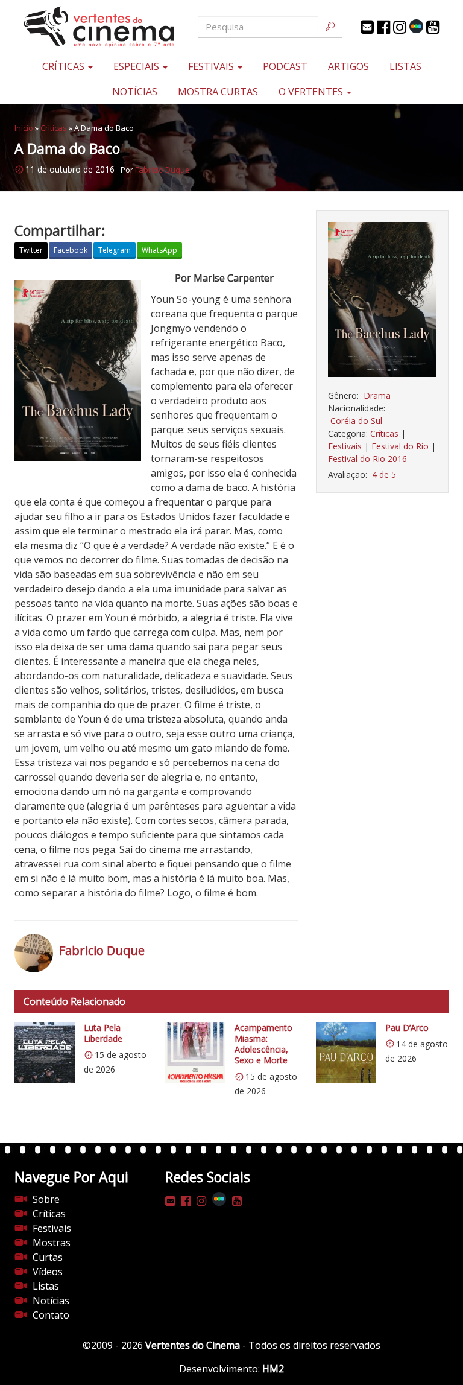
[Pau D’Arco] (346, 1052)
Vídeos (48, 1271)
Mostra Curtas (218, 91)
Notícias (134, 91)
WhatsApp (159, 250)
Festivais (212, 66)
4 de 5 (384, 474)
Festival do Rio (400, 446)
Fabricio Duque (162, 169)
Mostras (52, 1242)
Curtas (48, 1257)
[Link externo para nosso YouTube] (432, 27)
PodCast (285, 66)
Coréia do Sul (356, 420)
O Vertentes (312, 91)
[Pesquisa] (330, 27)
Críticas (64, 66)
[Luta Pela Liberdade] (44, 1052)
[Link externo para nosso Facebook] (383, 27)
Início (23, 127)
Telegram (114, 250)
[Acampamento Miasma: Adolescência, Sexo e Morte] (195, 1052)
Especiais (137, 66)
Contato (51, 1315)
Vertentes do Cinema (192, 1345)
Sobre (46, 1199)
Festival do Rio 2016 (367, 458)
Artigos (348, 66)
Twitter (31, 250)
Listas (405, 66)
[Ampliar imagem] (382, 299)
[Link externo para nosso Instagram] (399, 27)
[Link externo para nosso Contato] (367, 27)
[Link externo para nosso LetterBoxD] (416, 26)
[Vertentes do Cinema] (87, 27)
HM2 (273, 1368)
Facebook (70, 250)
